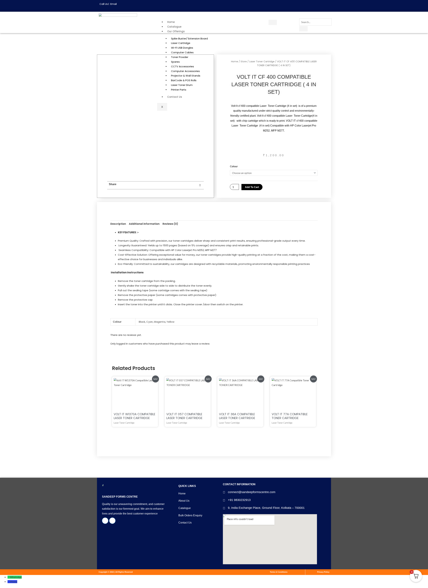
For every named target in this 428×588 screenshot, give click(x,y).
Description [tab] (118, 224)
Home (171, 22)
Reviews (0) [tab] (170, 224)
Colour (234, 166)
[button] (133, 185)
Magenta (159, 321)
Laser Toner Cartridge (262, 61)
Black (142, 321)
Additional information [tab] (144, 224)
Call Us (103, 4)
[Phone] (9, 581)
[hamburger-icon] (273, 22)
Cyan (149, 321)
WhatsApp (16, 577)
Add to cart (252, 187)
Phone (13, 581)
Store (244, 61)
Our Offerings (176, 31)
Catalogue (174, 26)
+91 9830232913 (239, 500)
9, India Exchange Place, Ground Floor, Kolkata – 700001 (266, 507)
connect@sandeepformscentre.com (251, 492)
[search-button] (303, 28)
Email (113, 4)
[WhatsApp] (9, 577)
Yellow (170, 321)
